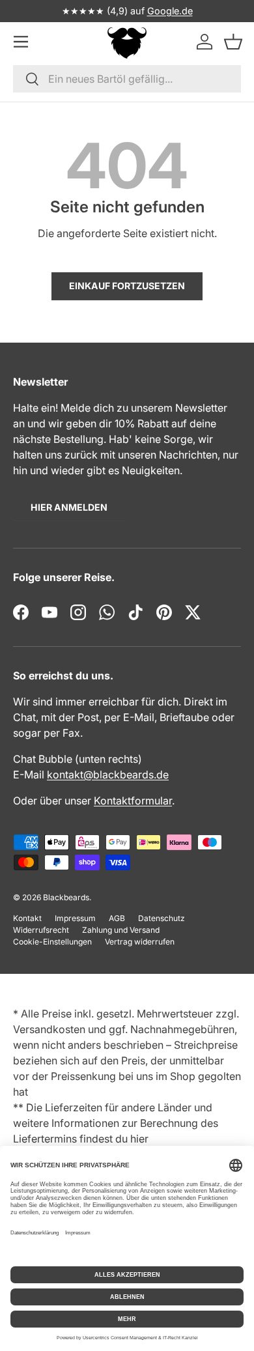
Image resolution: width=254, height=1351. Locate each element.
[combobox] (127, 78)
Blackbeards (66, 897)
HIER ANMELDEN (69, 507)
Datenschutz (161, 918)
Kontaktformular (133, 800)
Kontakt (27, 918)
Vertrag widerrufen (140, 941)
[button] (233, 41)
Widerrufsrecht (41, 930)
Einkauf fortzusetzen (127, 285)
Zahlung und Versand (121, 930)
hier (139, 1138)
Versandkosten (49, 1029)
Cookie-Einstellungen (52, 941)
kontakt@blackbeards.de (108, 774)
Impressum (75, 918)
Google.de (170, 10)
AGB (117, 918)
